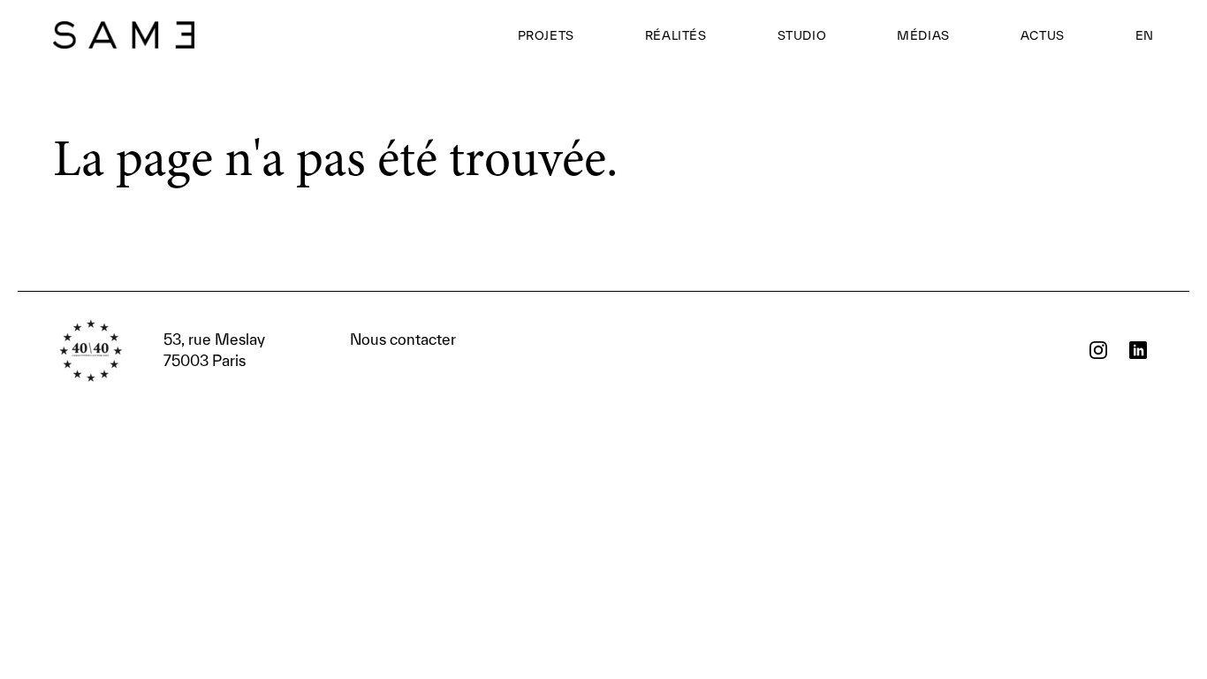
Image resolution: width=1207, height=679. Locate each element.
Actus (1043, 35)
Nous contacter (309, 350)
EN (1144, 35)
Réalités (676, 35)
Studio (802, 35)
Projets (546, 35)
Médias (923, 35)
